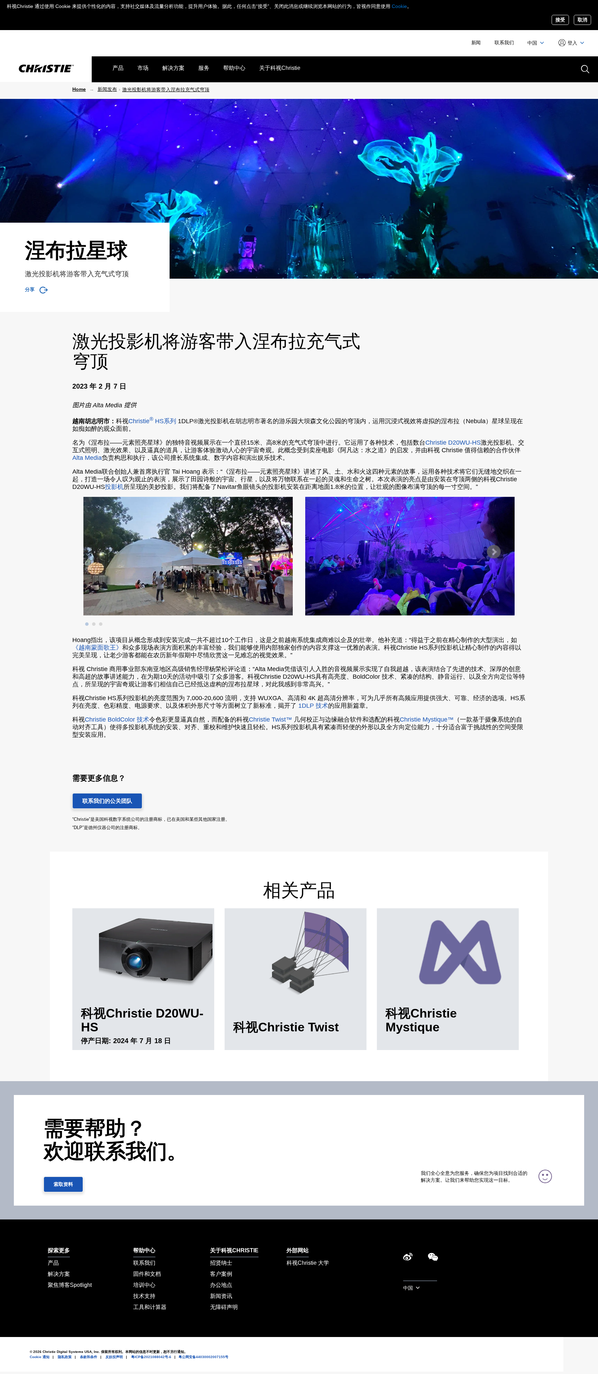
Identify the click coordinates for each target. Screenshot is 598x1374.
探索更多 (59, 1250)
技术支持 (144, 1296)
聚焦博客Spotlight (70, 1285)
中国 (532, 43)
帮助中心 (234, 68)
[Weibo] (408, 1259)
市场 (142, 68)
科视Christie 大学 (308, 1263)
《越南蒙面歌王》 (97, 647)
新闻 (476, 42)
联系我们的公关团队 (107, 801)
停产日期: (97, 1041)
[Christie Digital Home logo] (46, 69)
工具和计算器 (149, 1307)
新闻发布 (107, 89)
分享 (29, 289)
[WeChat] (433, 1259)
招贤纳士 (221, 1263)
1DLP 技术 (313, 705)
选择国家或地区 (420, 1277)
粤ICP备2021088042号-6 (151, 1357)
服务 (203, 68)
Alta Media (87, 457)
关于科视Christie (279, 68)
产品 (118, 68)
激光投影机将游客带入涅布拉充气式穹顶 (165, 89)
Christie (140, 421)
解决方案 (173, 68)
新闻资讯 (221, 1296)
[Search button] (584, 68)
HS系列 (165, 421)
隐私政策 (65, 1357)
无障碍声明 (224, 1307)
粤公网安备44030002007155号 (203, 1357)
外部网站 (298, 1250)
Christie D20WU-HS (453, 442)
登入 (573, 43)
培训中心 (144, 1285)
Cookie (399, 6)
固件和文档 (147, 1274)
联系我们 (504, 42)
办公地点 (221, 1285)
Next (493, 552)
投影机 (114, 486)
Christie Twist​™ (270, 719)
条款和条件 (88, 1357)
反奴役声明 (114, 1357)
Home (79, 89)
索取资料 (63, 1184)
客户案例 (221, 1274)
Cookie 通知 (39, 1357)
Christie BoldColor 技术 (117, 719)
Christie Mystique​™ (427, 719)
